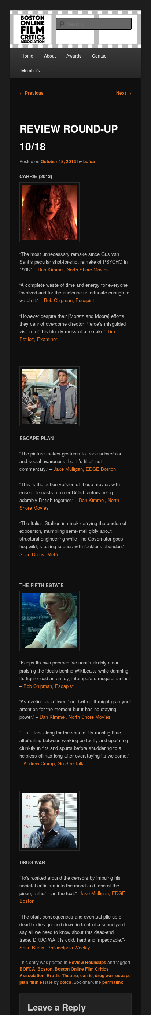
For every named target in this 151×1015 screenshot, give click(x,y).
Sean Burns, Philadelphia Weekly (54, 947)
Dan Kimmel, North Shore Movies (73, 269)
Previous (31, 92)
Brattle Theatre (62, 975)
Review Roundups (87, 962)
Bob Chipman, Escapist (48, 685)
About (50, 55)
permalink (112, 982)
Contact (99, 55)
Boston (44, 968)
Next (124, 92)
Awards (73, 55)
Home (27, 55)
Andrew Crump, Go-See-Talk (53, 763)
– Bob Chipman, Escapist (66, 300)
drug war (104, 975)
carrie (86, 975)
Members (30, 70)
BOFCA (27, 968)
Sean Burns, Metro (39, 554)
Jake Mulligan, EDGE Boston (85, 468)
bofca (89, 161)
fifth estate (41, 982)
